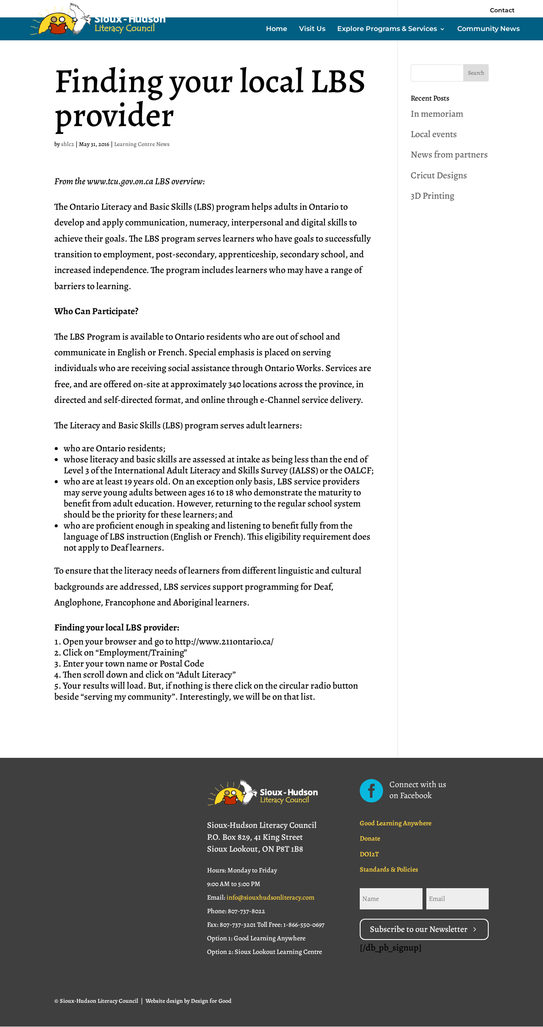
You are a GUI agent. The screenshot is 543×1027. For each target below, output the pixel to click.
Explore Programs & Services (387, 29)
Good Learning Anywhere (395, 823)
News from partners (449, 154)
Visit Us (312, 29)
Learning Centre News (142, 144)
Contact (502, 10)
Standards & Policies (389, 869)
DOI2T (369, 854)
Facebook (394, 11)
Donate (370, 838)
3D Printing (432, 195)
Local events (434, 134)
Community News (488, 29)
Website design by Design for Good (189, 1001)
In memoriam (437, 113)
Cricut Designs (439, 175)
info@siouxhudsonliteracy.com (270, 897)
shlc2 (67, 144)
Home (276, 29)
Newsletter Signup (451, 11)
